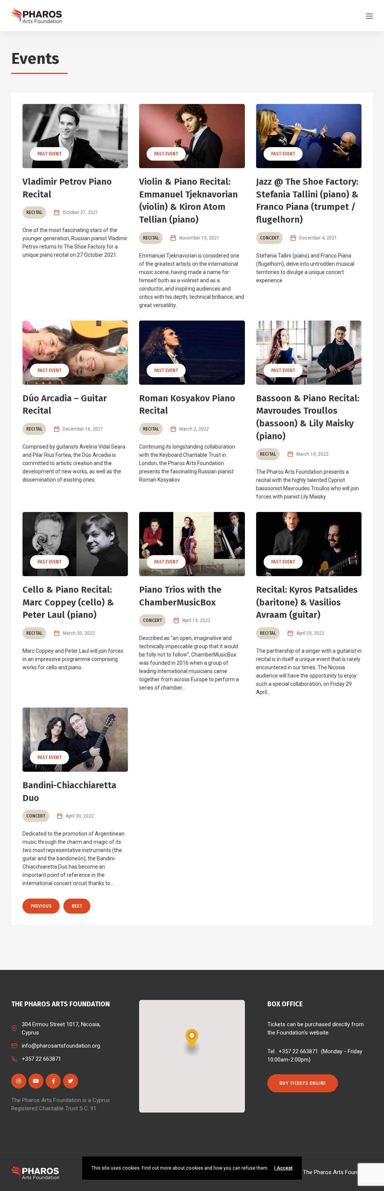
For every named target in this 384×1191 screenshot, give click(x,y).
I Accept (283, 1168)
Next (77, 906)
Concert (269, 238)
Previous (41, 906)
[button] (192, 1042)
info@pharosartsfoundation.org (61, 1045)
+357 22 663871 (41, 1058)
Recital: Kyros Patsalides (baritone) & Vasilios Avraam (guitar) (307, 602)
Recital (34, 212)
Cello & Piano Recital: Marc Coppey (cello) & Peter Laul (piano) (68, 602)
